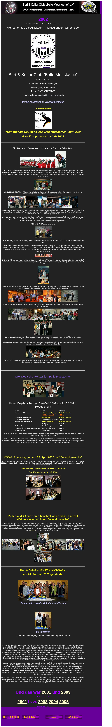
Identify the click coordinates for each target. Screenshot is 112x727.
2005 (64, 701)
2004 (53, 701)
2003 (66, 692)
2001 (46, 692)
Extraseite (33, 530)
